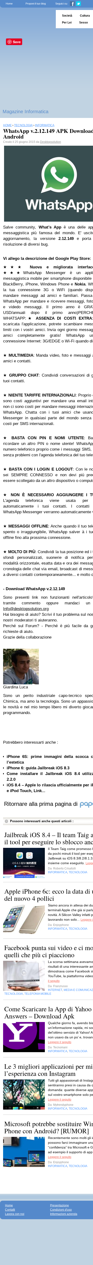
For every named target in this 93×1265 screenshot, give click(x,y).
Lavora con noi (14, 1214)
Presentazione (59, 1205)
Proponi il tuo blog (36, 3)
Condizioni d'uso (61, 1209)
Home (9, 3)
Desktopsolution (50, 142)
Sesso (83, 22)
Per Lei (67, 22)
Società (67, 15)
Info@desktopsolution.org (26, 609)
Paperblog (26, 19)
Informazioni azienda (63, 1214)
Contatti (10, 1209)
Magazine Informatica (25, 111)
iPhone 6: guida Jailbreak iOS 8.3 (38, 768)
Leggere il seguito (59, 1042)
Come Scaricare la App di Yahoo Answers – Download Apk (48, 1012)
